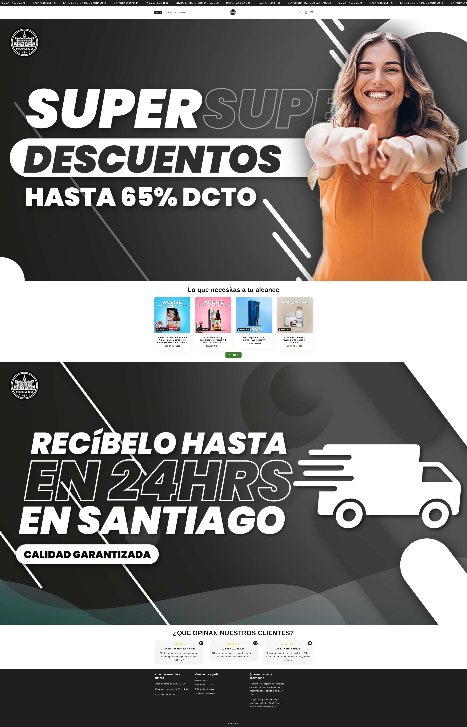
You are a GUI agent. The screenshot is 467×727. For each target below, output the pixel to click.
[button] (300, 12)
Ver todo (233, 355)
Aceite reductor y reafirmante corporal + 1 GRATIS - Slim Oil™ (213, 340)
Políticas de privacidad (204, 689)
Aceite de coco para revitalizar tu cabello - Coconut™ (294, 340)
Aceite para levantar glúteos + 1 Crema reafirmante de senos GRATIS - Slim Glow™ (172, 340)
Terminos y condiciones (205, 693)
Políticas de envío (202, 680)
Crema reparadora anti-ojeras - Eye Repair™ (254, 338)
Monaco (236, 723)
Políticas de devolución (205, 685)
